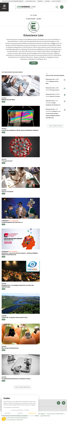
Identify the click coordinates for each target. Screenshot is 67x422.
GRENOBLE (40, 1)
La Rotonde (19, 419)
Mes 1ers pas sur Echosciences (10, 348)
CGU (37, 416)
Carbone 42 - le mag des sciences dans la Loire (14, 317)
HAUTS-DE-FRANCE (56, 1)
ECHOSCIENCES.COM (30, 1)
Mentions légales (40, 413)
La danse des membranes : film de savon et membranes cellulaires (20, 130)
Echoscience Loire (50, 79)
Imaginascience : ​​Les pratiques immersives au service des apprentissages (18, 286)
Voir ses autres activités (55, 126)
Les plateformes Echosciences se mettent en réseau (16, 379)
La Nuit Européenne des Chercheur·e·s (12, 222)
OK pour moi (32, 413)
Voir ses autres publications (22, 387)
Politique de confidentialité (55, 413)
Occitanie (47, 1)
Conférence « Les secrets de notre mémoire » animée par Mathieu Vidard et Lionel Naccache (20, 254)
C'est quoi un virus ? (7, 161)
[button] (4, 419)
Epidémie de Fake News (8, 100)
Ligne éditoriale (45, 416)
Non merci (8, 413)
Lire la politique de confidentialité (11, 407)
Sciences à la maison (7, 192)
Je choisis (20, 413)
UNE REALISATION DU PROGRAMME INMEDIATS (12, 1)
